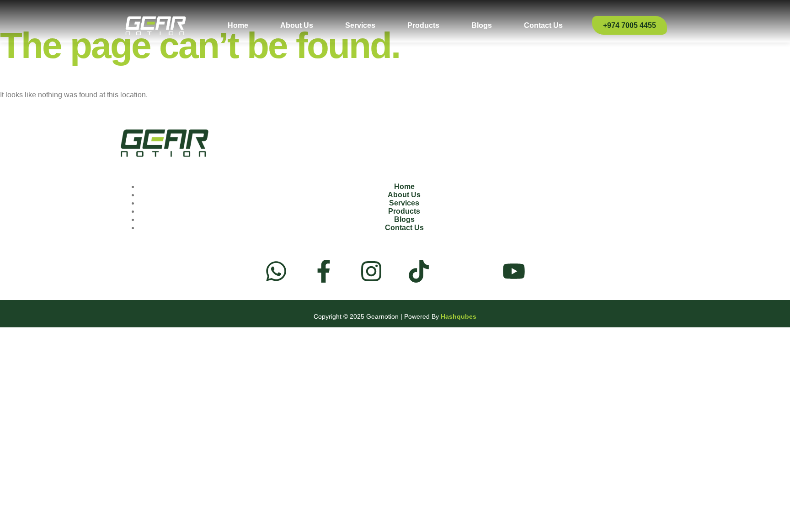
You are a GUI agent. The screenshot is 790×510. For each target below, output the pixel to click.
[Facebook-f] (323, 273)
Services (360, 25)
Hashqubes (458, 316)
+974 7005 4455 (629, 25)
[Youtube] (513, 273)
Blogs (481, 25)
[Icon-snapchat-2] (466, 271)
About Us (296, 25)
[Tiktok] (418, 273)
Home (238, 25)
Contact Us (543, 25)
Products (423, 25)
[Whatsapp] (276, 273)
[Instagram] (371, 273)
